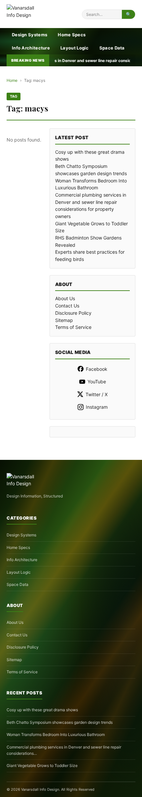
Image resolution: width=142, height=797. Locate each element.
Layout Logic (74, 47)
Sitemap (64, 320)
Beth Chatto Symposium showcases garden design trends (60, 722)
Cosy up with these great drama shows (42, 709)
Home (12, 80)
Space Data (112, 47)
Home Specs (72, 34)
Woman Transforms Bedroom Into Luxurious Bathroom (56, 734)
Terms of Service (73, 327)
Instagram (97, 407)
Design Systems (29, 34)
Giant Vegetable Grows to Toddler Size (42, 765)
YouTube (97, 381)
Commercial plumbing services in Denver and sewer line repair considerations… (64, 750)
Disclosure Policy (73, 313)
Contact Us (67, 305)
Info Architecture (31, 47)
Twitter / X (97, 394)
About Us (65, 298)
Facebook (96, 369)
